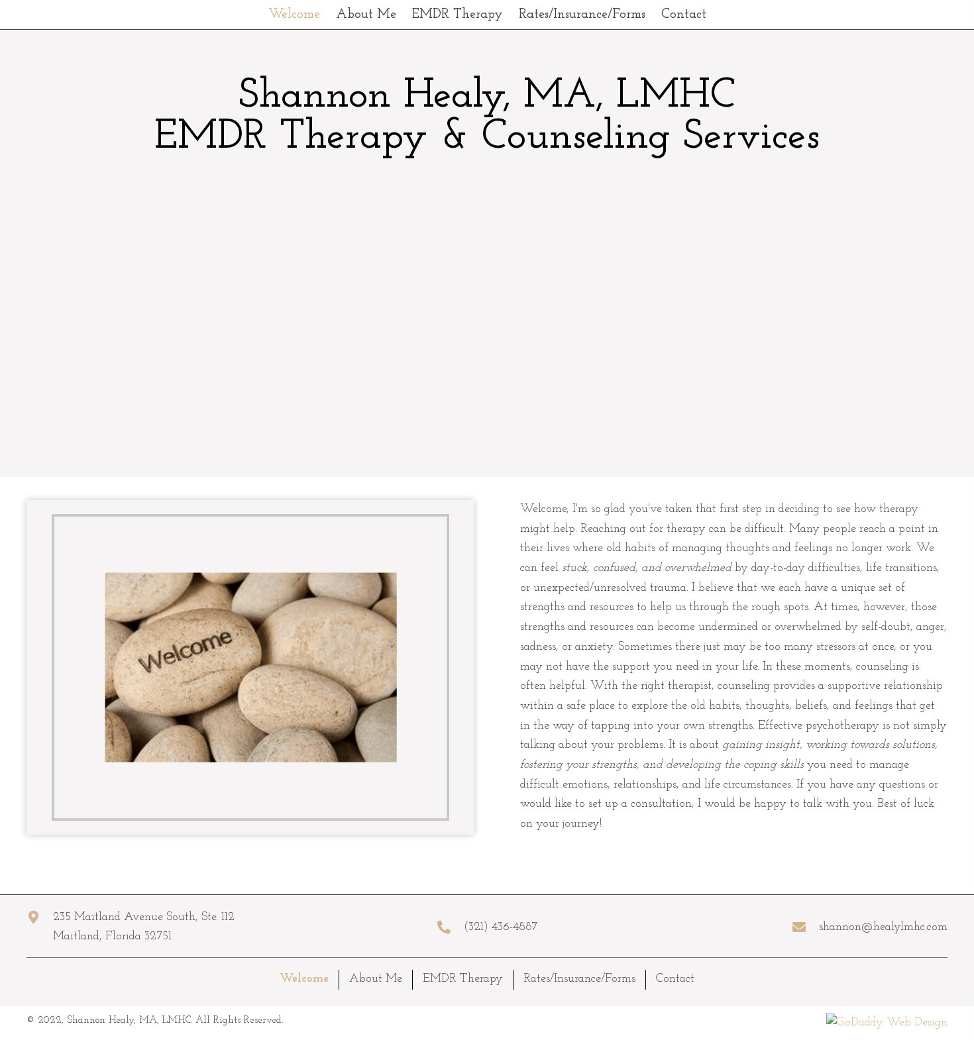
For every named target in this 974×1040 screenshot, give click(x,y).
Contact (675, 979)
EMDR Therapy (463, 979)
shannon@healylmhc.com (883, 927)
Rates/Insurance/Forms (579, 979)
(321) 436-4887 (500, 927)
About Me (375, 979)
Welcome (304, 979)
